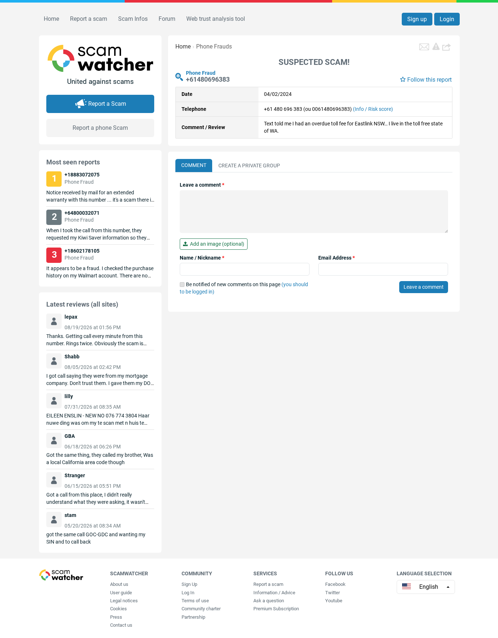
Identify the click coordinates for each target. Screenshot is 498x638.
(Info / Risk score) (373, 109)
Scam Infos (133, 18)
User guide (121, 592)
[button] (447, 47)
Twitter (332, 592)
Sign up (417, 19)
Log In (188, 592)
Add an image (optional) (216, 244)
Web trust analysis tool (215, 18)
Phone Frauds (214, 46)
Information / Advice (274, 592)
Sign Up (189, 584)
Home (51, 18)
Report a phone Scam (100, 127)
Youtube (333, 600)
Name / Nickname (202, 258)
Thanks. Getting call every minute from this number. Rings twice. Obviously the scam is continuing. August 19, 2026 (94, 343)
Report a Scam (107, 103)
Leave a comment (202, 185)
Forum (167, 18)
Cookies (118, 608)
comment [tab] (193, 165)
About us (119, 584)
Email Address (336, 258)
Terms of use (195, 600)
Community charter (201, 608)
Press (116, 617)
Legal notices (124, 600)
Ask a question (268, 600)
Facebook (335, 584)
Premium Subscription (276, 608)
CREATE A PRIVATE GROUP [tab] (249, 165)
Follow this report (429, 79)
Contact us (121, 625)
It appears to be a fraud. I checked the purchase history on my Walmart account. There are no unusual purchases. (99, 275)
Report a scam (88, 18)
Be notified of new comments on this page (244, 288)
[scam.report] (436, 46)
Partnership (193, 617)
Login (447, 19)
